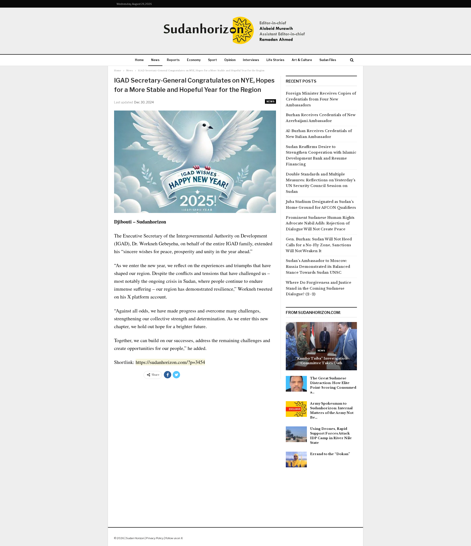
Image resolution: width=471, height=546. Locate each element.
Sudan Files (327, 60)
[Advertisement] (235, 497)
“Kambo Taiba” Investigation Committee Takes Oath (321, 360)
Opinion (230, 60)
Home (139, 60)
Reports (173, 60)
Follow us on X (174, 538)
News (155, 60)
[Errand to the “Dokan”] (296, 459)
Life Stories (275, 60)
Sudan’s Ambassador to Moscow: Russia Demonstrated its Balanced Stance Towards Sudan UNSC (318, 267)
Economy (194, 60)
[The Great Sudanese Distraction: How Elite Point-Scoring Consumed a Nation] (296, 384)
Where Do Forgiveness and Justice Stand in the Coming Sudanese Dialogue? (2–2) (318, 288)
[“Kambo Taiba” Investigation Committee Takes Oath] (321, 346)
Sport (212, 60)
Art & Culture (302, 60)
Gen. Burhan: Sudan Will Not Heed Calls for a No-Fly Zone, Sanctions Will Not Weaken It (319, 245)
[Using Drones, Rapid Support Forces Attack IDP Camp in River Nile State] (296, 434)
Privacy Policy (155, 538)
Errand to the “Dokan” (330, 454)
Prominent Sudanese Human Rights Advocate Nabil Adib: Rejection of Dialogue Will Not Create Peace (320, 223)
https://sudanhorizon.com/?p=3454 (170, 362)
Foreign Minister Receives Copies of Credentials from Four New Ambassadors (321, 99)
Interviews (251, 60)
